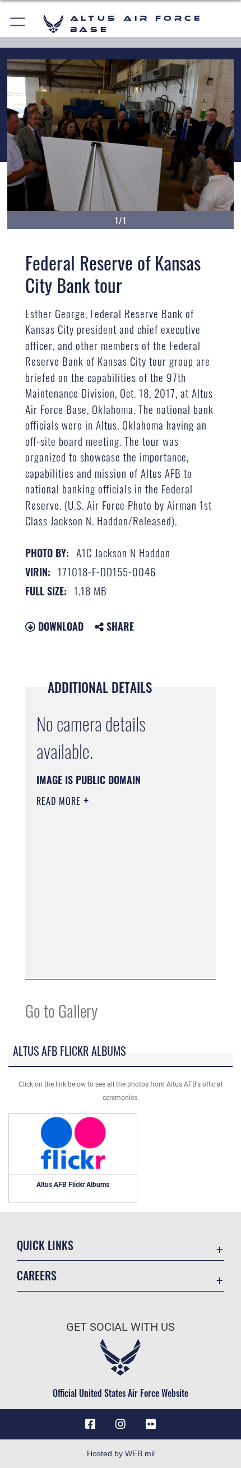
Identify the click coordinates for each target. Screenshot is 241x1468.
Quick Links (45, 1245)
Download (59, 626)
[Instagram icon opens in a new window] (120, 1424)
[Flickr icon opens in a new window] (150, 1424)
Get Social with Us (120, 1327)
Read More (60, 801)
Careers (37, 1275)
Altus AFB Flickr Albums (72, 1185)
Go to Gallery (61, 1010)
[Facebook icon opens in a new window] (90, 1424)
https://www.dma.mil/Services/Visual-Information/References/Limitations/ (104, 942)
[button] (18, 24)
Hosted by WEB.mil (121, 1453)
